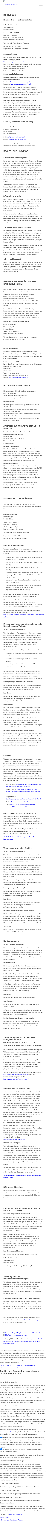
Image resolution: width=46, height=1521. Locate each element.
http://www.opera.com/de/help (19, 802)
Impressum (33, 1339)
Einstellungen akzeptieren (9, 1520)
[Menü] (40, 4)
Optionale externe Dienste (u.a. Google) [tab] (12, 1461)
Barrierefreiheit (23, 1341)
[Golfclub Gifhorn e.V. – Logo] (19, 4)
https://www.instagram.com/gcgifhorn (21, 84)
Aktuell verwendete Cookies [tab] (8, 1452)
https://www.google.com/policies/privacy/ (16, 1079)
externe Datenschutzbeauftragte (29, 1320)
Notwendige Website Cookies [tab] (9, 1406)
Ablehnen (21, 1520)
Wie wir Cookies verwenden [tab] (8, 1382)
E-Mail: (5, 137)
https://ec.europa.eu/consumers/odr (14, 62)
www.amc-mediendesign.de (17, 139)
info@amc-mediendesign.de (16, 137)
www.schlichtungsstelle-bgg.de (18, 378)
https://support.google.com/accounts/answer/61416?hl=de (23, 799)
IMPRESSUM (4, 1518)
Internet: (6, 139)
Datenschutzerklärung (13, 1368)
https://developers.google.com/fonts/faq (15, 1074)
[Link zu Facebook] (37, 1345)
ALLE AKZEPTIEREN (7, 1365)
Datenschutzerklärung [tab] (6, 1503)
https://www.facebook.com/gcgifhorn (21, 82)
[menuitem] (40, 4)
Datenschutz (14, 1341)
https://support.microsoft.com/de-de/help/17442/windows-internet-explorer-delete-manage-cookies (23, 791)
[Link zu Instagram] (41, 1345)
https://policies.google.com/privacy (14, 1139)
